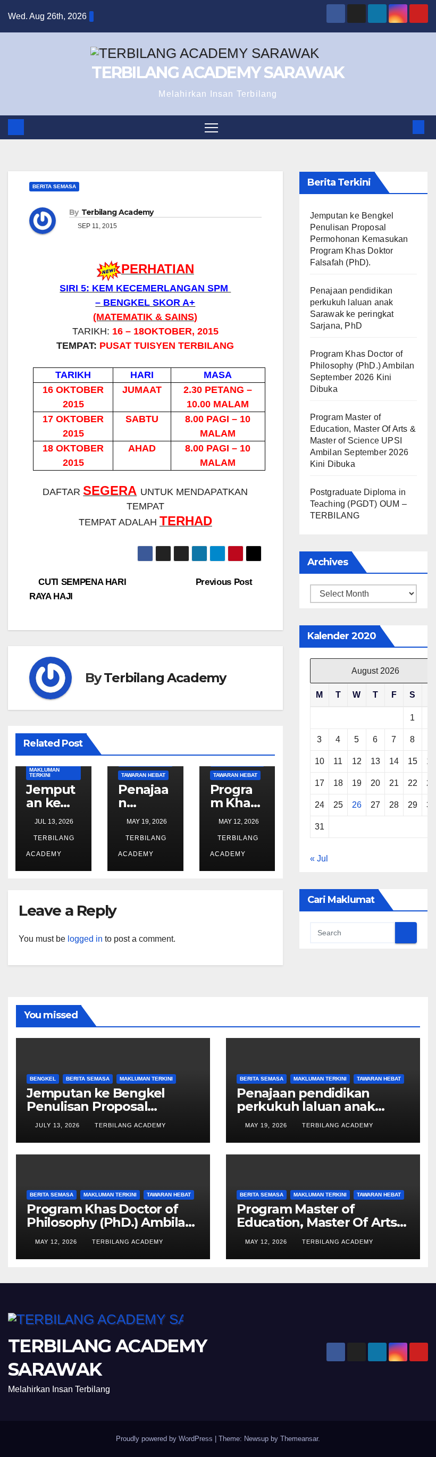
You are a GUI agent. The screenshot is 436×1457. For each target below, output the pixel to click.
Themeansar (299, 1439)
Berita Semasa (54, 186)
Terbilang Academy (117, 212)
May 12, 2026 (57, 1241)
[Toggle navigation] (211, 127)
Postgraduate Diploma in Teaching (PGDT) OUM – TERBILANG (358, 504)
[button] (401, 126)
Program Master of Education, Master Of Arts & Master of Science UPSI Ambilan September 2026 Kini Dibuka (363, 440)
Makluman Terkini (44, 772)
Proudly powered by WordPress (165, 1439)
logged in (85, 938)
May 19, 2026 (267, 1125)
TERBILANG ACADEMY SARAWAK (218, 72)
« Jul (319, 858)
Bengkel (43, 1079)
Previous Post (225, 581)
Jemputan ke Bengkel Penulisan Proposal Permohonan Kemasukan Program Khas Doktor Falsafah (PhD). (359, 239)
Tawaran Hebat (143, 775)
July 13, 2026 (58, 1125)
